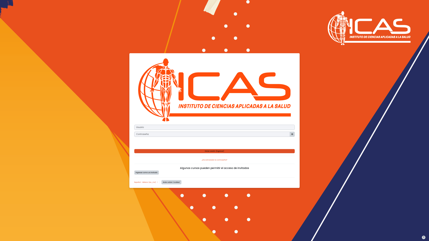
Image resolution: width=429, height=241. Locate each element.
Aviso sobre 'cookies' (171, 182)
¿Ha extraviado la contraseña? (214, 160)
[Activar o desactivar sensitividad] (292, 134)
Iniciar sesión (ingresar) (214, 151)
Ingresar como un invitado (146, 172)
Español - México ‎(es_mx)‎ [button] (145, 182)
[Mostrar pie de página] (423, 237)
